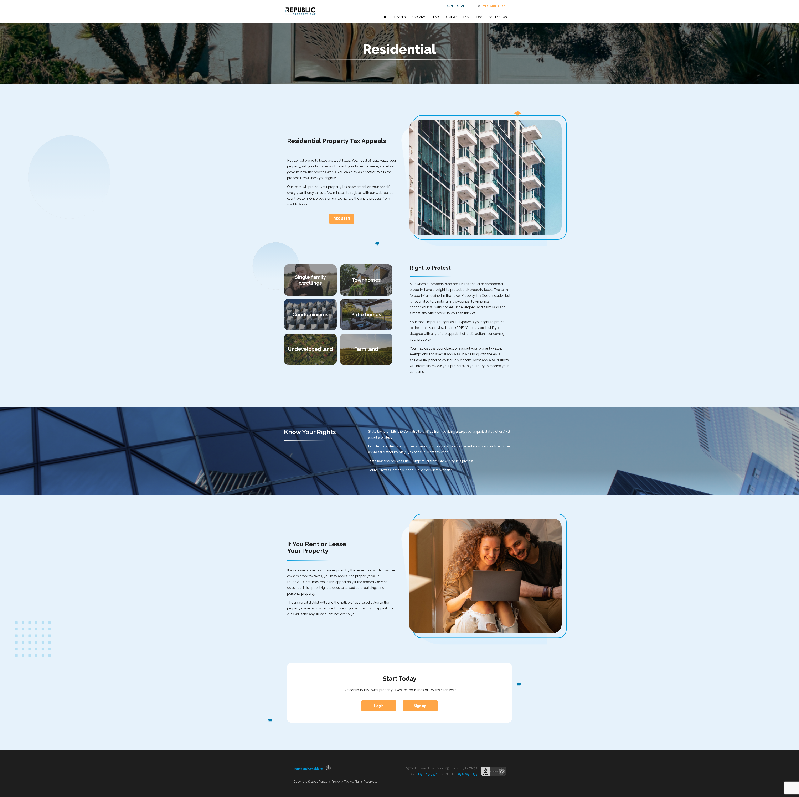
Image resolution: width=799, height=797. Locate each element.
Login (379, 706)
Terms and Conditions (308, 768)
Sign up (420, 706)
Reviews (451, 17)
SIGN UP (462, 6)
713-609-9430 (428, 774)
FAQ (466, 17)
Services (399, 17)
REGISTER (342, 219)
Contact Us (497, 17)
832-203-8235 (467, 774)
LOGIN (448, 6)
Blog (478, 17)
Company (418, 17)
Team (435, 17)
